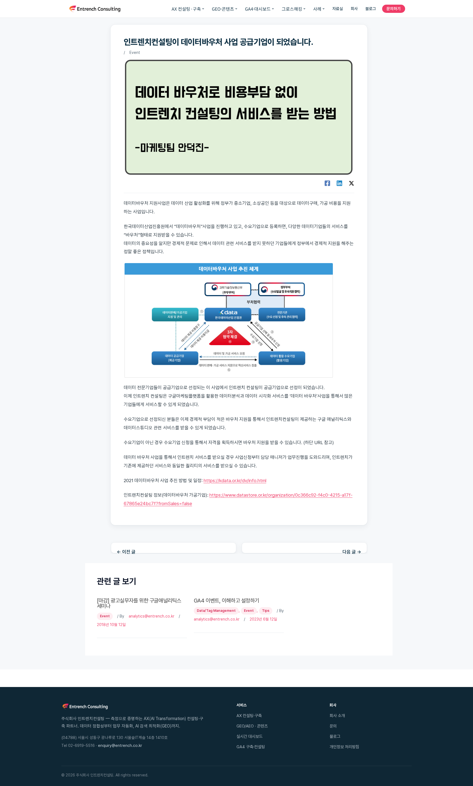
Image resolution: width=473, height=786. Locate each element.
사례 (317, 8)
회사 (354, 8)
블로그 (370, 8)
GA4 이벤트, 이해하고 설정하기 (226, 600)
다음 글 (351, 551)
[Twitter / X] (351, 183)
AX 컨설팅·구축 (186, 8)
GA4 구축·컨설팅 (250, 746)
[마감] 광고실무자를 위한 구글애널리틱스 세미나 (139, 603)
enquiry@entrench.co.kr (120, 745)
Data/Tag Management (216, 611)
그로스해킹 (292, 8)
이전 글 (126, 551)
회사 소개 (337, 715)
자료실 (337, 8)
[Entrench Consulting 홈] (95, 8)
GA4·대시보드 (258, 8)
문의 (333, 726)
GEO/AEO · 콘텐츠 (252, 726)
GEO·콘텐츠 (223, 8)
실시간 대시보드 (249, 736)
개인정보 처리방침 (344, 746)
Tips (265, 611)
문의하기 (394, 8)
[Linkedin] (339, 183)
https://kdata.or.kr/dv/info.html (235, 480)
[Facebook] (327, 183)
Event (134, 52)
